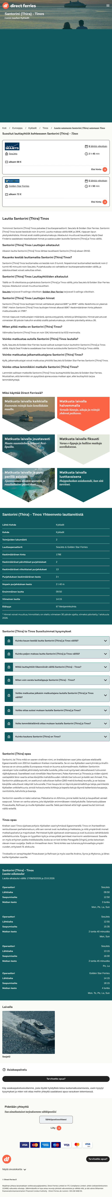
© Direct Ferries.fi (9, 1180)
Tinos (45, 128)
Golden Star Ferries (53, 292)
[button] (57, 640)
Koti (4, 128)
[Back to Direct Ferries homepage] (19, 5)
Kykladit (32, 128)
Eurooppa (17, 128)
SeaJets (6, 292)
